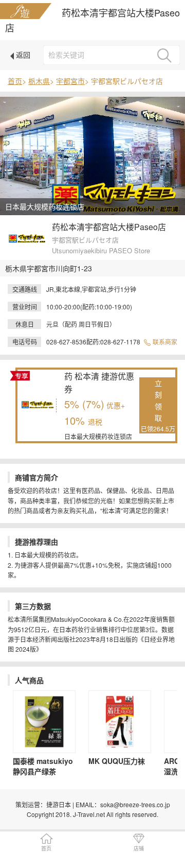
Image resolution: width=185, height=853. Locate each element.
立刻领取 (158, 405)
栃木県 (39, 81)
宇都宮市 (70, 81)
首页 (15, 81)
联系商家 (164, 341)
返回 (22, 54)
